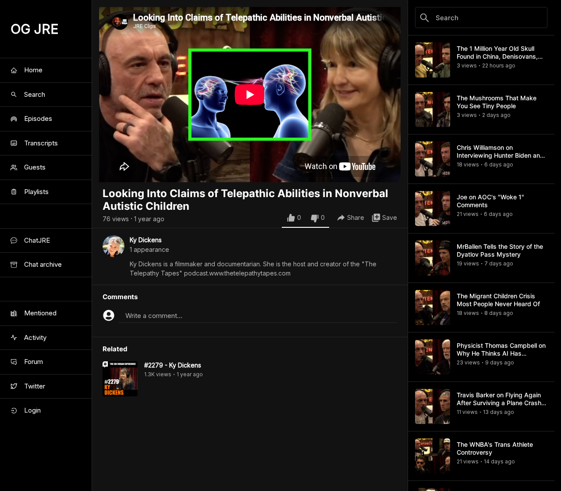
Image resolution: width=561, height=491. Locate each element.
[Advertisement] (249, 471)
